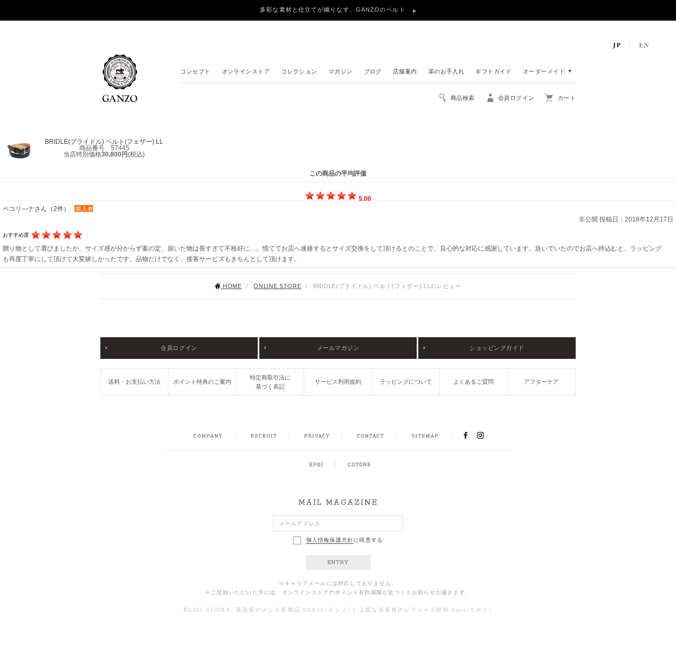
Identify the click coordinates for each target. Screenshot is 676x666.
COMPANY (208, 436)
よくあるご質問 (473, 381)
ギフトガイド (493, 72)
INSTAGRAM (486, 435)
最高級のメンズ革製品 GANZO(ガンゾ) (293, 610)
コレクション (299, 72)
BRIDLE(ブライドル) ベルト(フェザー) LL (104, 141)
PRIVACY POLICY (317, 436)
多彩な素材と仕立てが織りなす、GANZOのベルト (334, 9)
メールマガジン (338, 348)
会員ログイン (179, 348)
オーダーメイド (544, 72)
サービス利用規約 (338, 381)
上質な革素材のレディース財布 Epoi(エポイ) (425, 610)
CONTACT (370, 436)
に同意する (344, 540)
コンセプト (195, 72)
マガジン (340, 72)
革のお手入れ (446, 72)
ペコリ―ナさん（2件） (36, 208)
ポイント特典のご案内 (202, 381)
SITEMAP (425, 436)
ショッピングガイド (497, 348)
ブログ (373, 72)
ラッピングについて (406, 381)
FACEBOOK (465, 435)
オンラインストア (246, 72)
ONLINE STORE (277, 286)
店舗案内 (405, 72)
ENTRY (338, 562)
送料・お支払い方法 (134, 381)
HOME (231, 286)
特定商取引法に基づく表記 (270, 382)
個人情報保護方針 (330, 540)
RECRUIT (263, 436)
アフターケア (541, 381)
